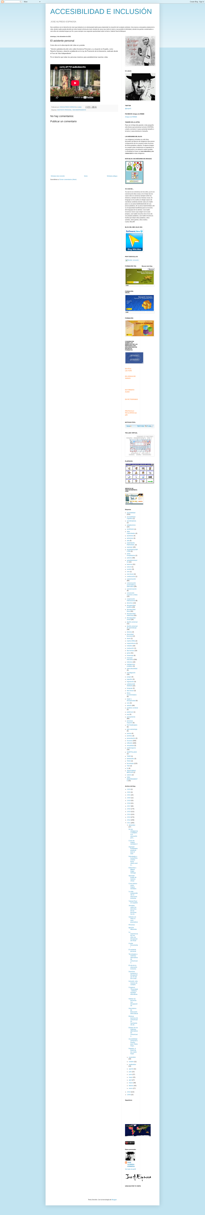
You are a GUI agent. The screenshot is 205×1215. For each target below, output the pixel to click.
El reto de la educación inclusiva (133, 967)
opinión (129, 705)
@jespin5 (128, 108)
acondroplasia (131, 521)
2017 (129, 806)
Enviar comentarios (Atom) (68, 179)
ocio (128, 703)
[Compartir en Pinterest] (95, 107)
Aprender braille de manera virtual (132, 878)
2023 (129, 789)
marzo (131, 1083)
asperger (130, 547)
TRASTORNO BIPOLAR (131, 771)
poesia (129, 733)
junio (130, 1074)
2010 (129, 1092)
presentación (131, 738)
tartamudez (130, 758)
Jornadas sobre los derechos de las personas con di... (132, 910)
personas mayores (130, 721)
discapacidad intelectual (131, 614)
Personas (132, 925)
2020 (129, 798)
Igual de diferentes (133, 928)
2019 (129, 800)
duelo (128, 638)
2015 (129, 811)
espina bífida (131, 641)
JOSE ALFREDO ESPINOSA (131, 1164)
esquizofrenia (131, 643)
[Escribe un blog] (89, 107)
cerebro (129, 569)
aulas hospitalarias (131, 554)
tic (127, 768)
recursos (129, 740)
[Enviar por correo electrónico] (86, 107)
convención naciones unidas (132, 594)
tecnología (130, 763)
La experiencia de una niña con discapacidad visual (133, 936)
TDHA (129, 761)
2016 (129, 809)
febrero (131, 1085)
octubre (131, 1061)
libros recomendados (132, 694)
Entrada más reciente (58, 176)
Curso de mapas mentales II (133, 842)
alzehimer (130, 536)
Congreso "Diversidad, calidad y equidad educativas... (133, 992)
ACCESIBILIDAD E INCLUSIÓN (101, 11)
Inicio (86, 176)
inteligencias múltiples (131, 665)
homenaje (130, 655)
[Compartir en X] (91, 107)
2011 (129, 823)
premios (129, 736)
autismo (129, 558)
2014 (129, 814)
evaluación (130, 648)
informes (129, 662)
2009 (129, 1094)
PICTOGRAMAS (132, 725)
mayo (131, 1077)
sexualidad (130, 745)
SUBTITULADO (132, 752)
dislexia (129, 632)
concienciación (132, 589)
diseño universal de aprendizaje (132, 627)
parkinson (130, 712)
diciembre (132, 825)
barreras (129, 564)
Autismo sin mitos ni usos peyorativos (133, 919)
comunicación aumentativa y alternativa (131, 584)
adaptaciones (131, 525)
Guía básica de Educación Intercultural (133, 1011)
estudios (129, 646)
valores (129, 775)
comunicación (131, 579)
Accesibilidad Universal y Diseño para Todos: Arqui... (133, 1042)
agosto (131, 1069)
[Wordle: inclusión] (132, 260)
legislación (130, 681)
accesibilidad (131, 513)
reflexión (129, 743)
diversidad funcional (130, 635)
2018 (129, 803)
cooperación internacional (131, 599)
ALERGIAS (130, 529)
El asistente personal (132, 950)
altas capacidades (131, 532)
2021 (129, 795)
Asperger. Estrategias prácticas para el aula (133, 850)
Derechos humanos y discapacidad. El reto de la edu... (133, 975)
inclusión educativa (130, 658)
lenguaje (130, 688)
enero (131, 1088)
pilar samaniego (132, 729)
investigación (131, 673)
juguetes (129, 679)
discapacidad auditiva (131, 606)
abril (130, 1080)
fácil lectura (130, 650)
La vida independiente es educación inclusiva (133, 895)
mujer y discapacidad (131, 699)
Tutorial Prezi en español (133, 902)
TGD (128, 766)
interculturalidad (132, 668)
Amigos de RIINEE (131, 117)
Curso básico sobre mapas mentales (133, 886)
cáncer (129, 567)
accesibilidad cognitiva (131, 517)
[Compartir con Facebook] (93, 107)
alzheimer (130, 538)
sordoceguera (131, 748)
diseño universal (132, 622)
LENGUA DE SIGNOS (131, 685)
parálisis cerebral (132, 708)
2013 (129, 817)
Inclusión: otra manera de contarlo (133, 982)
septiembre (132, 1064)
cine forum (130, 574)
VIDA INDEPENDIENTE (79, 110)
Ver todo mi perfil (130, 1169)
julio (130, 1072)
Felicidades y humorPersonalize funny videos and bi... (133, 861)
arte (128, 540)
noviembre (132, 1057)
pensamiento (131, 717)
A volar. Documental (133, 945)
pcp (128, 714)
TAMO (129, 756)
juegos (129, 677)
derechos (130, 603)
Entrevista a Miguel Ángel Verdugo (132, 870)
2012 (129, 820)
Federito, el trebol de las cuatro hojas (133, 1051)
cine (128, 571)
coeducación (131, 576)
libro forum (130, 690)
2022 (129, 792)
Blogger (114, 1200)
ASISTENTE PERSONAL (64, 110)
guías (128, 653)
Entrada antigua (112, 176)
